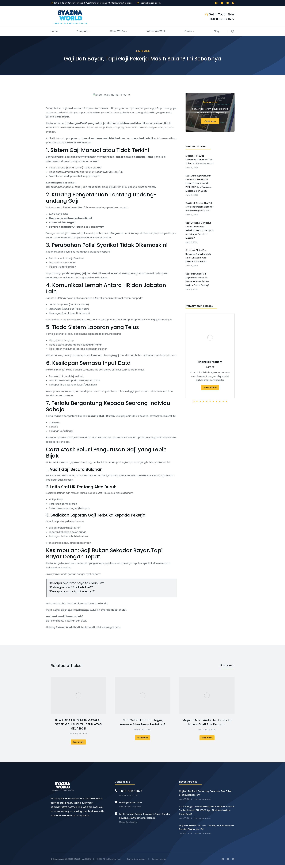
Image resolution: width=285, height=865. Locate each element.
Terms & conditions (136, 859)
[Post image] (78, 695)
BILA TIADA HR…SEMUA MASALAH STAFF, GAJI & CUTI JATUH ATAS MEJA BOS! (78, 724)
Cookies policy (159, 859)
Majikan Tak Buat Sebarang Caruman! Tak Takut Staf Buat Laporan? (205, 793)
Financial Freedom (210, 362)
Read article (78, 742)
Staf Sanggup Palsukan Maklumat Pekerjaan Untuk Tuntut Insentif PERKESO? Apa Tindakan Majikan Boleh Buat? (206, 810)
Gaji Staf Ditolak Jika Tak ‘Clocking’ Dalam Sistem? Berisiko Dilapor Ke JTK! (206, 827)
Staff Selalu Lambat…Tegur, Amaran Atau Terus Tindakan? (142, 722)
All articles (226, 665)
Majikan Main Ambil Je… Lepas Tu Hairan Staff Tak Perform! (207, 722)
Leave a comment (203, 799)
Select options (210, 387)
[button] (186, 356)
